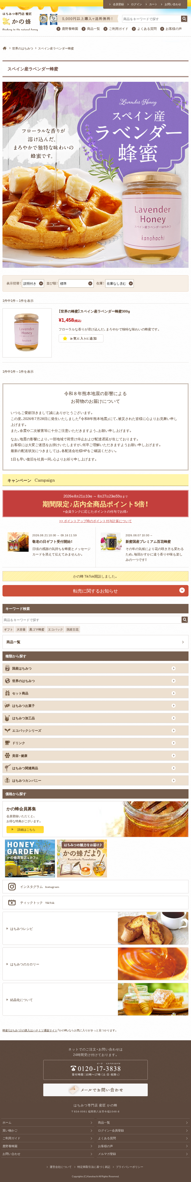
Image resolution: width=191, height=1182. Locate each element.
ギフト (8, 629)
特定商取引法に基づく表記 (93, 1167)
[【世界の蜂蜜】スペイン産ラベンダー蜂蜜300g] (27, 354)
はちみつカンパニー (26, 780)
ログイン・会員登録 (111, 1130)
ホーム (6, 1122)
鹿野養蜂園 (70, 28)
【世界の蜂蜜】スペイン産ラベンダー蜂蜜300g (94, 311)
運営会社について (61, 1167)
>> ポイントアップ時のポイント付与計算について (95, 520)
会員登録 (118, 4)
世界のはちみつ (22, 48)
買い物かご (9, 1130)
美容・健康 (19, 755)
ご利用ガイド (118, 28)
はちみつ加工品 (23, 718)
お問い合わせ (173, 4)
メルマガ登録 (107, 1153)
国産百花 (73, 629)
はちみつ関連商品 (25, 768)
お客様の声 (174, 28)
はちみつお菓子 (23, 705)
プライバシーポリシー (129, 1167)
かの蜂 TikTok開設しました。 (95, 576)
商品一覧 (93, 28)
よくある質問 (147, 28)
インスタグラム (39, 886)
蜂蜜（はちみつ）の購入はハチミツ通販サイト (29, 1030)
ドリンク (18, 742)
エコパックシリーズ (26, 730)
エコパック (55, 629)
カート (153, 4)
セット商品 (20, 693)
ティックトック (37, 902)
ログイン (136, 4)
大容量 (21, 629)
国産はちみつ (22, 668)
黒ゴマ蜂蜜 (36, 629)
